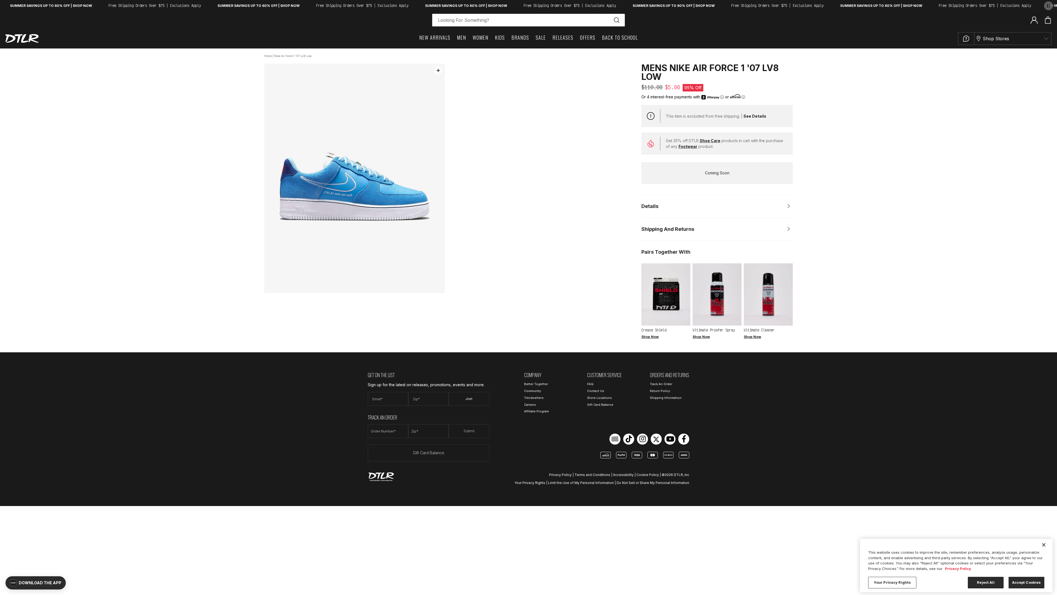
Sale (541, 37)
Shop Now (650, 337)
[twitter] (656, 439)
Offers (587, 37)
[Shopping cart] (1047, 20)
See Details (754, 116)
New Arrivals (434, 37)
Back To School (620, 37)
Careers (530, 405)
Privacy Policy (560, 475)
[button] (36, 582)
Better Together (536, 384)
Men (461, 37)
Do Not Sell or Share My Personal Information (653, 483)
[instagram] (642, 439)
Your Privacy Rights (529, 483)
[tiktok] (628, 439)
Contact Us (595, 391)
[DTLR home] (22, 38)
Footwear (688, 146)
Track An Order (661, 384)
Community (532, 391)
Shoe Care (710, 140)
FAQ (590, 384)
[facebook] (683, 439)
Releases (562, 37)
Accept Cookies (1026, 582)
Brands (520, 37)
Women (480, 37)
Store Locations (599, 398)
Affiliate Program (536, 411)
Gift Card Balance (428, 452)
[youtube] (669, 439)
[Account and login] (1034, 19)
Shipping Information (666, 398)
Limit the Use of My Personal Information (581, 483)
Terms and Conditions (592, 475)
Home (268, 56)
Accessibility (623, 475)
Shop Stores (996, 38)
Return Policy (660, 391)
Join (468, 399)
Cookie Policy (647, 475)
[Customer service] (966, 39)
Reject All (985, 582)
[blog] (614, 439)
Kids (500, 37)
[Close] (1044, 545)
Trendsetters (534, 398)
